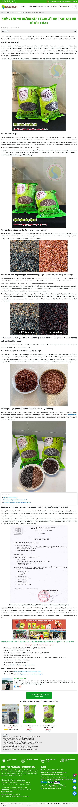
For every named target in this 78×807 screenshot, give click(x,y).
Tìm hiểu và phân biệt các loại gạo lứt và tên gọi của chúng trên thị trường (20, 746)
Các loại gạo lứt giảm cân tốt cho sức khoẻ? (15, 500)
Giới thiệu (32, 6)
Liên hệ (70, 6)
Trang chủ (25, 6)
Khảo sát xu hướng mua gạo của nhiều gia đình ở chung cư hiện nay (19, 743)
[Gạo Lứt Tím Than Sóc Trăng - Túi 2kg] (29, 714)
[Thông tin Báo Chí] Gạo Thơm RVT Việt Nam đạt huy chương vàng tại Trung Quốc (22, 742)
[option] (10, 717)
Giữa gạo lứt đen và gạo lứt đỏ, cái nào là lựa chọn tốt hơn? (17, 747)
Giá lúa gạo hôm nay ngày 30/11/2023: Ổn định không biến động (18, 738)
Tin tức (66, 6)
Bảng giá (45, 6)
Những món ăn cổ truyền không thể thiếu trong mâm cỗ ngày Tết (18, 745)
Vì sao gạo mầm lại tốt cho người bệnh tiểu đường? (17, 502)
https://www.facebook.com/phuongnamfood (22, 665)
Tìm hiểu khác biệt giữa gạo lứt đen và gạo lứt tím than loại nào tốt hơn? (20, 741)
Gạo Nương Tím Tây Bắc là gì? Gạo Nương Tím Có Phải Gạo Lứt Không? (20, 749)
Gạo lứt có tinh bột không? (10, 497)
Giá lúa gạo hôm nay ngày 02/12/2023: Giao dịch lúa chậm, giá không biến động (22, 736)
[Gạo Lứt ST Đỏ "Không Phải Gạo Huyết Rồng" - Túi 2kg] (48, 714)
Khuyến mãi (52, 6)
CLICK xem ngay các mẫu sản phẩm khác (39, 695)
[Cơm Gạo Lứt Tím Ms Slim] (10, 714)
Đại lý (57, 6)
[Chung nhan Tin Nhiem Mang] (57, 781)
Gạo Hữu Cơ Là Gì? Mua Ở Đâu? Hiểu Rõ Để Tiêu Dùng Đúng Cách (18, 739)
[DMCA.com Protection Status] (50, 781)
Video (62, 6)
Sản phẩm (38, 6)
